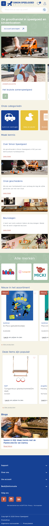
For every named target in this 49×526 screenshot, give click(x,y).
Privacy (30, 505)
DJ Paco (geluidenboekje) (14, 326)
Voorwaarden (38, 505)
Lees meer (7, 156)
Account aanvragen (12, 29)
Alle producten (8, 345)
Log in (6, 337)
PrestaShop (5, 520)
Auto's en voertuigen (10, 127)
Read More (8, 446)
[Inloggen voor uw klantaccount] (45, 4)
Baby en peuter (29, 127)
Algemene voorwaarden (10, 523)
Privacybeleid (28, 523)
